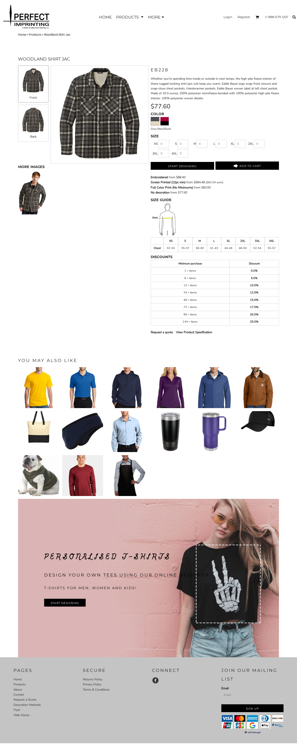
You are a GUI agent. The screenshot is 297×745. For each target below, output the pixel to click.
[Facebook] (155, 680)
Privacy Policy (92, 684)
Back (33, 137)
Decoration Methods (27, 705)
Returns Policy (92, 679)
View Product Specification (194, 332)
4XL (174, 153)
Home (22, 34)
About (17, 690)
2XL (251, 144)
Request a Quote (24, 700)
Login (228, 17)
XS (156, 144)
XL (232, 144)
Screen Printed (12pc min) (168, 182)
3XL (155, 153)
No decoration (160, 192)
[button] (130, 17)
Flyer (16, 710)
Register (243, 17)
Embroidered (159, 177)
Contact (18, 695)
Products (35, 34)
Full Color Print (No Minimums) (172, 187)
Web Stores (21, 715)
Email (225, 688)
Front (33, 98)
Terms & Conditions (96, 690)
